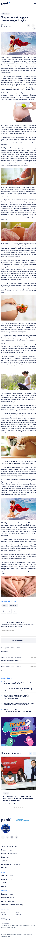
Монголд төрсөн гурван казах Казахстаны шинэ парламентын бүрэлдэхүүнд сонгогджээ (19, 703)
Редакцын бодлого (8, 894)
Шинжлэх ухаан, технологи (10, 864)
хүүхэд (5, 605)
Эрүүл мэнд (5, 13)
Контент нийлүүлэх (8, 901)
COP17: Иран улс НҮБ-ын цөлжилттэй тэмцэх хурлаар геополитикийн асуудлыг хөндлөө (18, 710)
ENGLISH (4, 868)
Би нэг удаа (5, 857)
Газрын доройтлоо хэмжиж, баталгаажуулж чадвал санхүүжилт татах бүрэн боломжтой (18, 689)
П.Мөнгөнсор (6, 803)
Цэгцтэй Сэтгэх (6, 879)
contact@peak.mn (6, 920)
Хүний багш (5, 860)
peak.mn (3, 24)
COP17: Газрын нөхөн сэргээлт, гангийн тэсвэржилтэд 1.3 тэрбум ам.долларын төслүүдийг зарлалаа (16, 696)
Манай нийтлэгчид (7, 897)
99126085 (18, 914)
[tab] (14, 807)
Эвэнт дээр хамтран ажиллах (11, 905)
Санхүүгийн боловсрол (9, 853)
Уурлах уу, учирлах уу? (9, 846)
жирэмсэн (13, 605)
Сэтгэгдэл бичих (17, 640)
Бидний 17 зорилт (7, 850)
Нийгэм (6, 793)
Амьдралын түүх (7, 875)
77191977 (4, 914)
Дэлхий (3, 883)
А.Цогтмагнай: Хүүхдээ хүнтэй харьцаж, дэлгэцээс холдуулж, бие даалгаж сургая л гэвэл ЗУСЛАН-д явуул (18, 798)
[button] (32, 3)
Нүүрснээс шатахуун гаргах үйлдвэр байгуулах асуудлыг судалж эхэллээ (18, 682)
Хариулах (33, 648)
